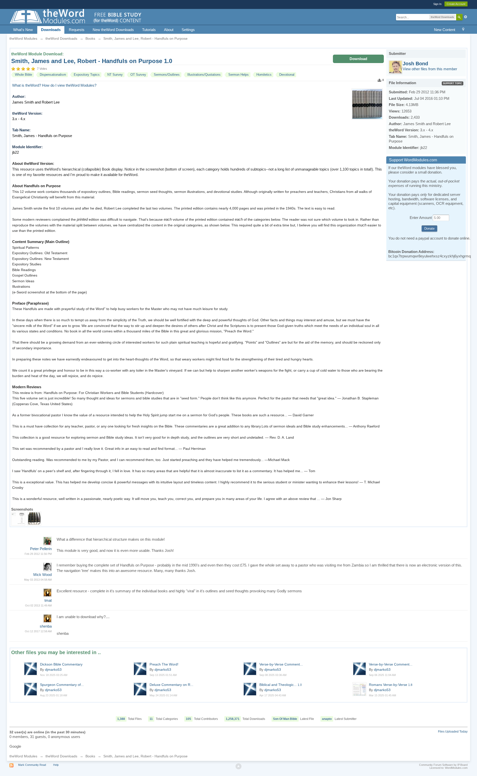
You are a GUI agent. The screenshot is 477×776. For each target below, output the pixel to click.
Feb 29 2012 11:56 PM (38, 553)
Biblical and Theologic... (280, 685)
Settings (188, 30)
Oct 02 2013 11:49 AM (38, 605)
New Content (444, 30)
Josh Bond (415, 63)
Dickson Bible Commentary (61, 664)
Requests (76, 30)
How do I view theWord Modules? (69, 85)
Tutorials (149, 30)
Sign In (437, 3)
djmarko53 (53, 669)
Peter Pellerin (41, 549)
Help (56, 764)
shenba (46, 626)
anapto (327, 719)
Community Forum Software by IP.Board (443, 764)
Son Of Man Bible (285, 719)
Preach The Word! (164, 664)
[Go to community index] (76, 16)
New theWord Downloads (113, 30)
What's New (23, 30)
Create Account (456, 3)
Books (90, 756)
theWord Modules (23, 756)
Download (358, 59)
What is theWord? (26, 85)
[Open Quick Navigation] (463, 30)
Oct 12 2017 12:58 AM (38, 631)
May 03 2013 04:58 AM (38, 579)
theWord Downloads (61, 756)
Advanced (466, 17)
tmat (48, 600)
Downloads (51, 30)
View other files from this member (430, 69)
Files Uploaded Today (453, 731)
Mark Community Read (32, 764)
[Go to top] (238, 766)
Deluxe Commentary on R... (171, 685)
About (168, 30)
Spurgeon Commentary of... (62, 685)
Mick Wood (42, 574)
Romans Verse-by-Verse (390, 685)
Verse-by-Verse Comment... (281, 664)
